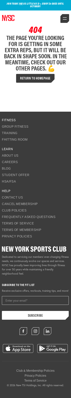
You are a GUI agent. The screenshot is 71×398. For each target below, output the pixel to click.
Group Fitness (15, 126)
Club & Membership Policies (35, 370)
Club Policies (14, 210)
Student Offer (15, 175)
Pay (21, 3)
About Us (10, 155)
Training (9, 133)
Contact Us (12, 197)
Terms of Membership (21, 229)
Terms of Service (18, 223)
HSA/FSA (9, 181)
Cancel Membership (20, 204)
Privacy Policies (17, 236)
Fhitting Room (14, 139)
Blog (6, 168)
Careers (10, 162)
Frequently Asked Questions (29, 217)
